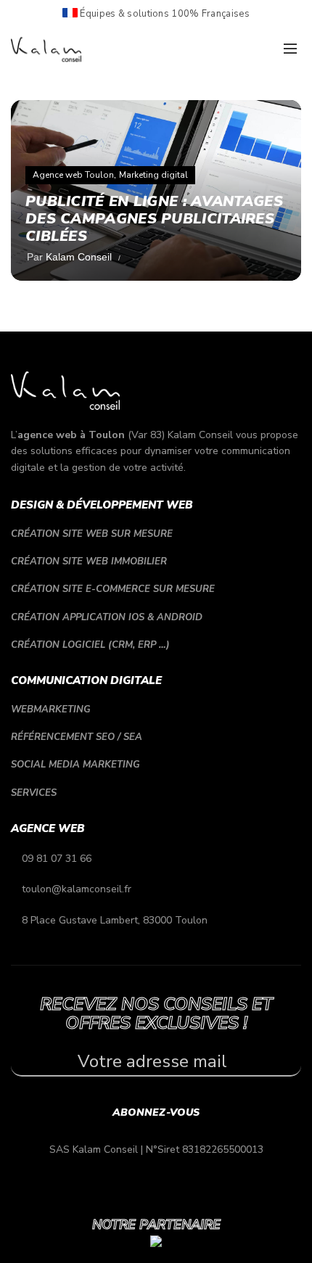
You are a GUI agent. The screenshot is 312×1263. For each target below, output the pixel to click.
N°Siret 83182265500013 (204, 1149)
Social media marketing (75, 764)
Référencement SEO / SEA (76, 737)
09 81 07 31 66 (56, 858)
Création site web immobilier (89, 561)
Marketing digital (153, 175)
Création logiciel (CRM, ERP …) (90, 644)
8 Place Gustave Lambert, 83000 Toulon (115, 920)
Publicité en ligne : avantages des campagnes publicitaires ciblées (154, 219)
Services (34, 792)
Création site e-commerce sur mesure (113, 589)
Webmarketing (51, 709)
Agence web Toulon (73, 175)
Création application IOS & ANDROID (106, 617)
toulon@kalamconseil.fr (76, 889)
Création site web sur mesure (92, 533)
